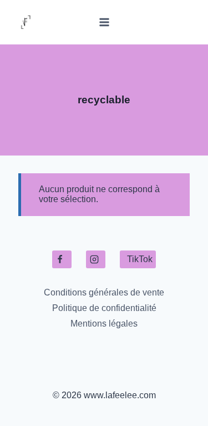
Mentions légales (104, 323)
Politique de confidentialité (104, 308)
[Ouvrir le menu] (104, 22)
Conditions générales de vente (104, 292)
